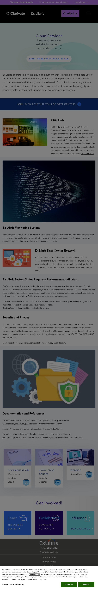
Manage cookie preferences (13, 584)
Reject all (86, 584)
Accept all (69, 584)
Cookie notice (34, 574)
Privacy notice (49, 574)
